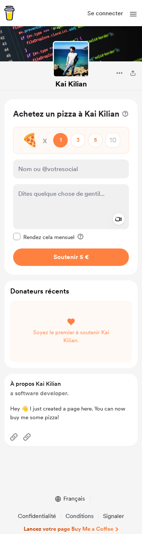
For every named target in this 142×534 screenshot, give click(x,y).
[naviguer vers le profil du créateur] (71, 59)
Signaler (113, 516)
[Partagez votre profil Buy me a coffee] (133, 73)
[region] (71, 187)
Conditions (80, 516)
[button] (133, 14)
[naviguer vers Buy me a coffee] (9, 13)
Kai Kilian (71, 84)
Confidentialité (37, 516)
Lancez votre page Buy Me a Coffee (68, 529)
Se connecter (105, 13)
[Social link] (13, 437)
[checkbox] (44, 237)
